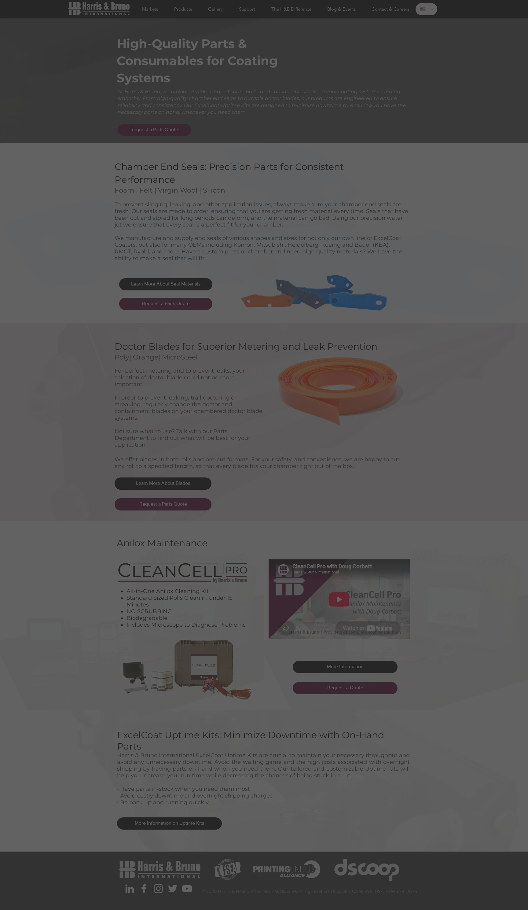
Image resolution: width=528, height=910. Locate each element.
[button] (339, 379)
